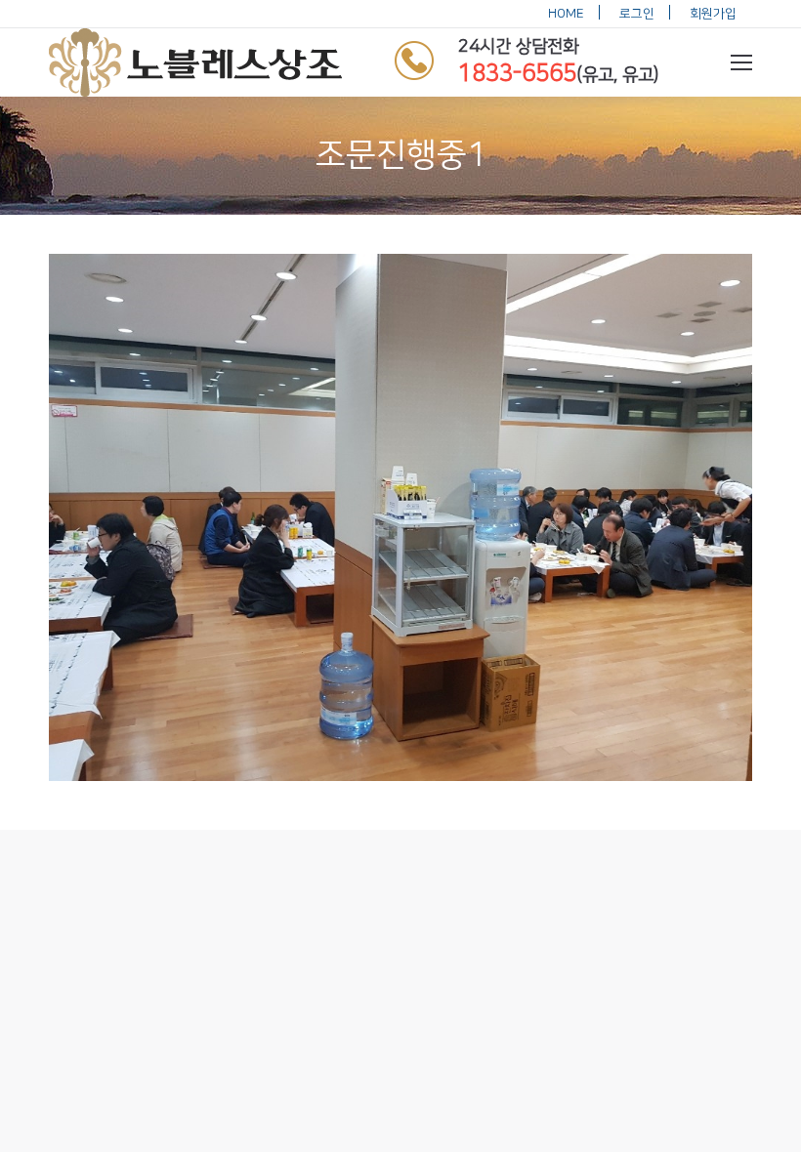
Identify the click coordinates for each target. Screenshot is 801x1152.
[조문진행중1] (400, 517)
